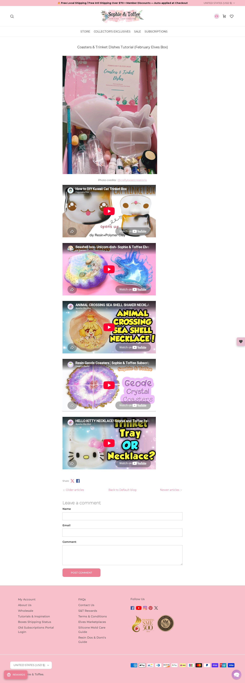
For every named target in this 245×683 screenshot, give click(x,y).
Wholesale (25, 610)
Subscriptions (156, 31)
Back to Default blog (122, 489)
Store (85, 31)
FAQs (82, 599)
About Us (25, 605)
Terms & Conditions (92, 616)
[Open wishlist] (241, 341)
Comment (69, 541)
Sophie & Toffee (32, 674)
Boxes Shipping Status (34, 622)
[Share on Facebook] (78, 481)
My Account (27, 599)
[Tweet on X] (72, 481)
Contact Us (86, 605)
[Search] (12, 16)
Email (66, 525)
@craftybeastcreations (132, 180)
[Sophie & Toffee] (122, 16)
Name (66, 508)
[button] (231, 16)
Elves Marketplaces (92, 622)
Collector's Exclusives (112, 31)
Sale (137, 31)
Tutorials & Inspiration (34, 616)
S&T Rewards (87, 610)
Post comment (81, 572)
